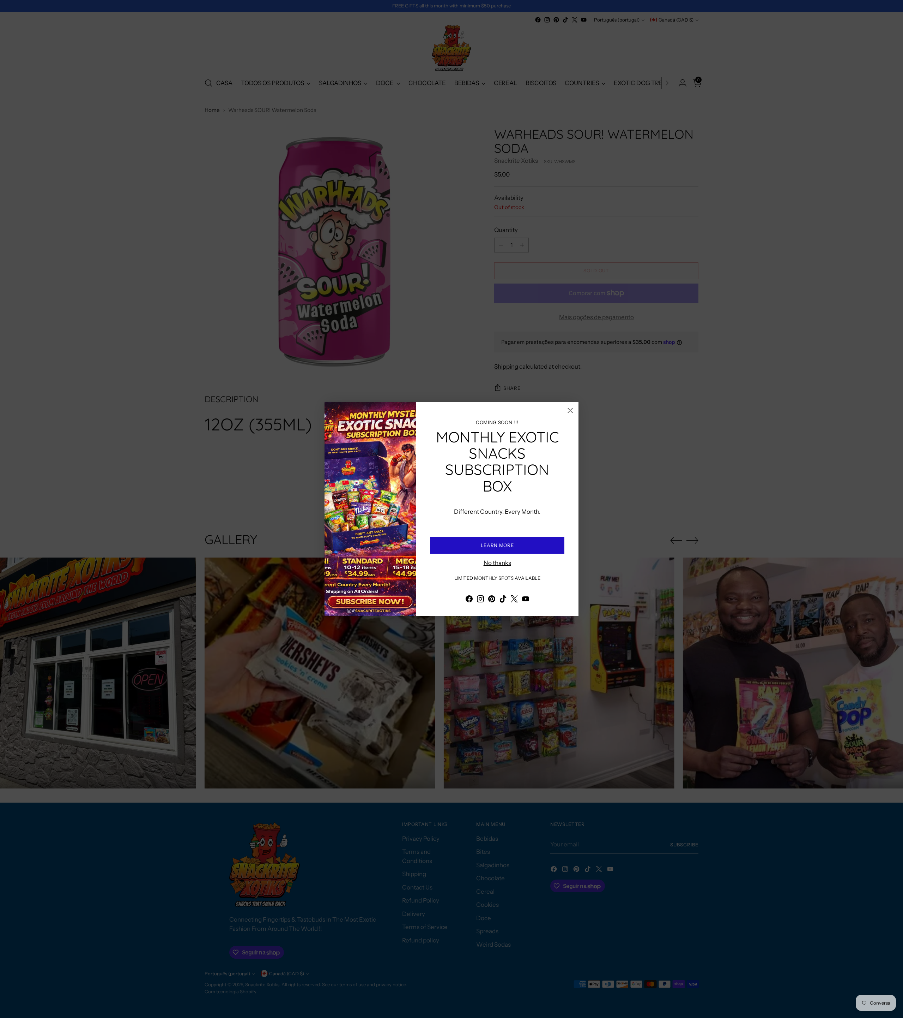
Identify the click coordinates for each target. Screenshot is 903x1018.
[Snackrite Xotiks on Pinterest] (491, 600)
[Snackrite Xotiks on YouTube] (525, 600)
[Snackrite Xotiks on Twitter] (514, 600)
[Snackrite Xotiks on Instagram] (480, 600)
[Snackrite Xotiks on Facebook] (469, 600)
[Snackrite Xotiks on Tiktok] (503, 600)
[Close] (570, 410)
